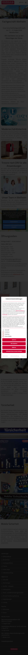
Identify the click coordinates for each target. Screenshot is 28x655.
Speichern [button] (14, 339)
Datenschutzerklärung (20, 310)
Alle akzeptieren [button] (14, 343)
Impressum (23, 356)
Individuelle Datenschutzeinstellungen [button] (14, 351)
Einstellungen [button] (4, 314)
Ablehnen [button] (14, 347)
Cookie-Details (5, 356)
